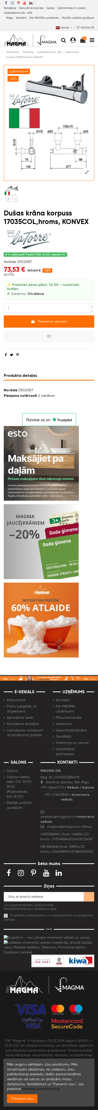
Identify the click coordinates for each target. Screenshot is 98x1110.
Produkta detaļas (20, 375)
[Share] (6, 355)
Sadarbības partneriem (65, 751)
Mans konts (16, 700)
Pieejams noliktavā (20, 396)
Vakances (64, 724)
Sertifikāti (63, 736)
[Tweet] (11, 355)
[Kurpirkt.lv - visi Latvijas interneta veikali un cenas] (47, 937)
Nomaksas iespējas (23, 724)
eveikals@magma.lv (56, 817)
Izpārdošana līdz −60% (18, 12)
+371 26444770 (52, 787)
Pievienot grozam (53, 321)
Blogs (10, 17)
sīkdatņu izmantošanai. (41, 1089)
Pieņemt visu (22, 1099)
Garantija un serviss (72, 743)
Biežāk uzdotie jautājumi (78, 17)
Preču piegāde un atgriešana (22, 708)
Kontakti (21, 17)
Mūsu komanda (68, 717)
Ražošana (10, 8)
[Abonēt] (89, 896)
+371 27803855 (56, 795)
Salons (50, 8)
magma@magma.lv (63, 827)
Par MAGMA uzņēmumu (45, 17)
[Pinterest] (17, 355)
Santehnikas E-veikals (72, 8)
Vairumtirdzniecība (31, 8)
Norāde (10, 262)
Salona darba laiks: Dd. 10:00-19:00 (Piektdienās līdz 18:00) (20, 786)
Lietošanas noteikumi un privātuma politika (25, 732)
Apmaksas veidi (20, 717)
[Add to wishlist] (49, 336)
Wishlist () (87, 27)
